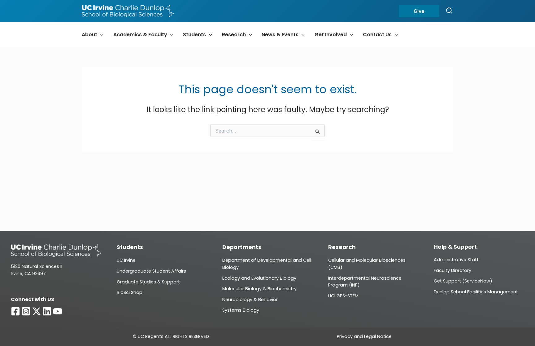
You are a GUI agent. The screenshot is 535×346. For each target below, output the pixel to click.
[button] (419, 11)
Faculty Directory (452, 270)
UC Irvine (126, 260)
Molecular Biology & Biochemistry (259, 289)
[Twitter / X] (36, 311)
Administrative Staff (456, 259)
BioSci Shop (129, 292)
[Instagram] (26, 311)
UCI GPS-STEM (343, 296)
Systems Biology (240, 310)
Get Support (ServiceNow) (463, 281)
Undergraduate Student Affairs (151, 271)
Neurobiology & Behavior (250, 299)
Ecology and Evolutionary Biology (259, 278)
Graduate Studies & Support (148, 282)
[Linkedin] (47, 311)
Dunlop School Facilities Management (476, 292)
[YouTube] (57, 311)
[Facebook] (15, 311)
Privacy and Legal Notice (364, 336)
